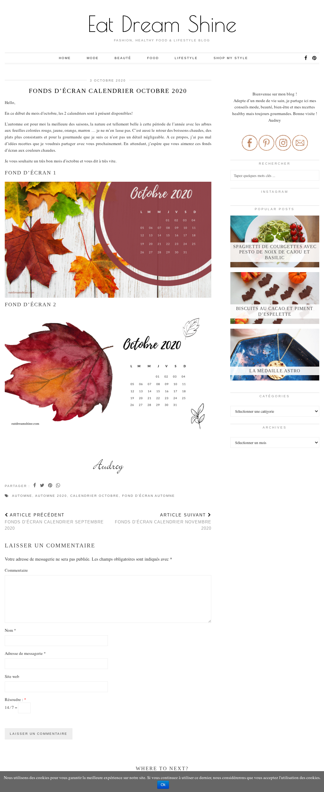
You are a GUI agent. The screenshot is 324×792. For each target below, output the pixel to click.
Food (153, 58)
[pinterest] (314, 58)
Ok (163, 785)
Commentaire (16, 570)
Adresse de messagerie (25, 653)
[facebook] (306, 58)
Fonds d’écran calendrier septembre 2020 (54, 522)
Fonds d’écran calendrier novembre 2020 (163, 522)
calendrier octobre (94, 495)
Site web (12, 676)
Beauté (123, 58)
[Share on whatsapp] (58, 486)
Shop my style (231, 58)
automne (22, 495)
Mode (93, 58)
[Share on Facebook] (35, 486)
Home (65, 58)
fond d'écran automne (148, 495)
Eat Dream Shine (162, 24)
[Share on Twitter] (42, 486)
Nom (10, 630)
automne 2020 (51, 495)
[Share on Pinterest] (50, 486)
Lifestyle (186, 58)
